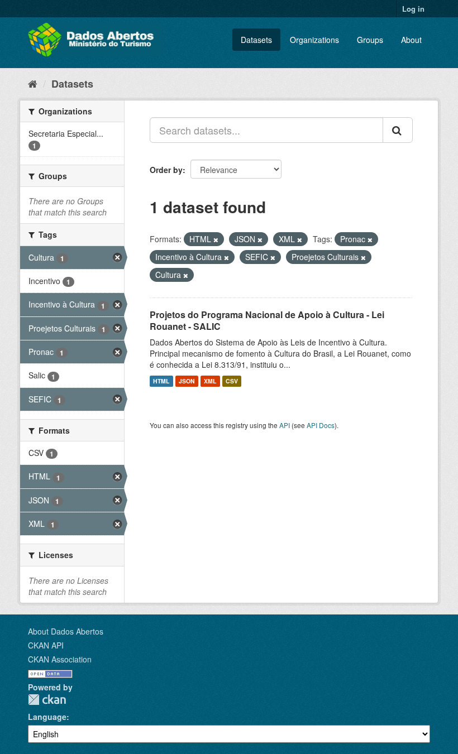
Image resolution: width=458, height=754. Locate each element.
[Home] (32, 83)
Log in (413, 8)
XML (210, 381)
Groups (370, 39)
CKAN (47, 699)
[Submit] (398, 130)
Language (47, 716)
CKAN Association (60, 659)
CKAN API (46, 645)
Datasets (256, 39)
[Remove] (215, 239)
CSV (232, 381)
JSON (187, 381)
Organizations (314, 39)
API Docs (321, 425)
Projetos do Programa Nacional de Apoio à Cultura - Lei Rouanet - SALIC (267, 320)
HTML (161, 381)
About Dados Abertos (65, 631)
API (284, 425)
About (411, 39)
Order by (166, 169)
